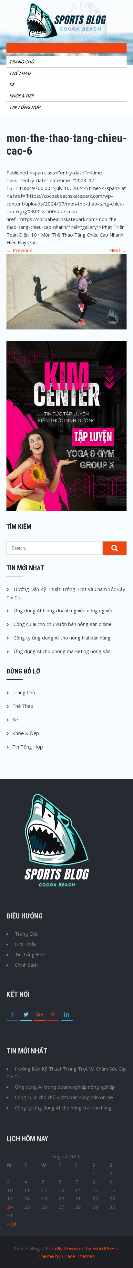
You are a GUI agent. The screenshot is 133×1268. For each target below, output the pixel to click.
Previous (19, 250)
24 (10, 1207)
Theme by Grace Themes (66, 1256)
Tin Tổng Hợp (25, 107)
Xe (12, 84)
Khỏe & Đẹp (22, 96)
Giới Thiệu (25, 944)
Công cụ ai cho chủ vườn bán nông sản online (63, 624)
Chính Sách (26, 965)
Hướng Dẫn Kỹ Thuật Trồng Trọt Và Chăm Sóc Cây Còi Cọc (66, 1072)
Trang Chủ (22, 62)
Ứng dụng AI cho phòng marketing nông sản (62, 651)
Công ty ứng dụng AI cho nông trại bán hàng (62, 637)
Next (118, 250)
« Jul (11, 1223)
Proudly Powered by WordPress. (82, 1248)
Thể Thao (21, 73)
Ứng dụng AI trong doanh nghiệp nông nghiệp (64, 610)
